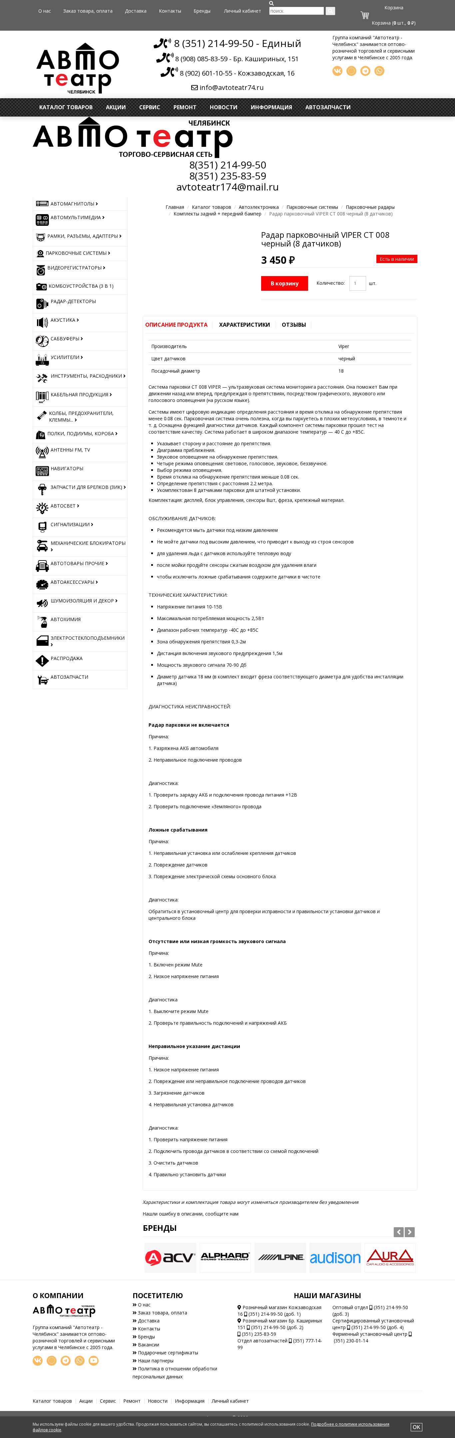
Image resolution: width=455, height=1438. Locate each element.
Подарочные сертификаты (167, 1352)
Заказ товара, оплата (88, 11)
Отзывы (294, 324)
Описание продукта (176, 324)
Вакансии (148, 1344)
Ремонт (185, 107)
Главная (175, 207)
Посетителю (158, 1295)
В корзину (284, 283)
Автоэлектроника (259, 207)
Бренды (202, 11)
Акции (116, 107)
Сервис (149, 107)
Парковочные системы (312, 207)
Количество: (330, 283)
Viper (343, 346)
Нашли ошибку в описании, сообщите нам (190, 1214)
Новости (223, 107)
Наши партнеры (155, 1360)
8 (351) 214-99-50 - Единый (236, 43)
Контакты (170, 11)
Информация (271, 107)
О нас (44, 11)
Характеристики (244, 324)
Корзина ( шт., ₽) (394, 23)
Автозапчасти (328, 107)
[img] (271, 3)
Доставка (136, 11)
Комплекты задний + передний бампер (217, 213)
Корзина (393, 7)
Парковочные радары (370, 207)
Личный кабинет (242, 11)
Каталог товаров (66, 107)
